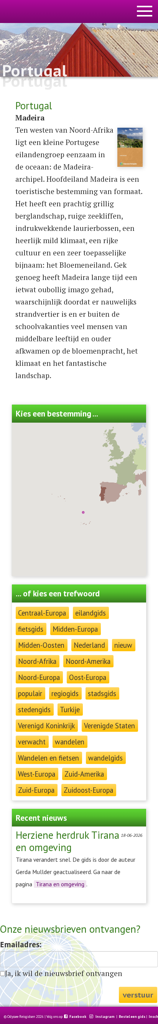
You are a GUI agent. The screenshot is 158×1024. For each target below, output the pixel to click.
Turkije (70, 709)
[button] (83, 512)
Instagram (105, 1016)
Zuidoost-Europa (88, 790)
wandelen (69, 741)
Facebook (78, 1016)
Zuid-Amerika (84, 774)
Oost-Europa (87, 677)
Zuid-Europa (36, 790)
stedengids (34, 709)
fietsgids (30, 629)
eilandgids (90, 612)
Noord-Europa (39, 677)
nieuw (123, 645)
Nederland (89, 645)
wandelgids (105, 757)
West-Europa (36, 774)
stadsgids (102, 693)
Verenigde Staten (109, 725)
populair (30, 693)
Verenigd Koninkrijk (46, 725)
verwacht (32, 741)
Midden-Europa (75, 629)
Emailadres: (20, 944)
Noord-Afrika (37, 661)
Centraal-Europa (42, 612)
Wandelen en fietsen (48, 757)
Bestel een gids (132, 1016)
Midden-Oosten (41, 645)
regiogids (65, 693)
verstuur (138, 994)
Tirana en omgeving (60, 884)
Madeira (29, 117)
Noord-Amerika (88, 661)
